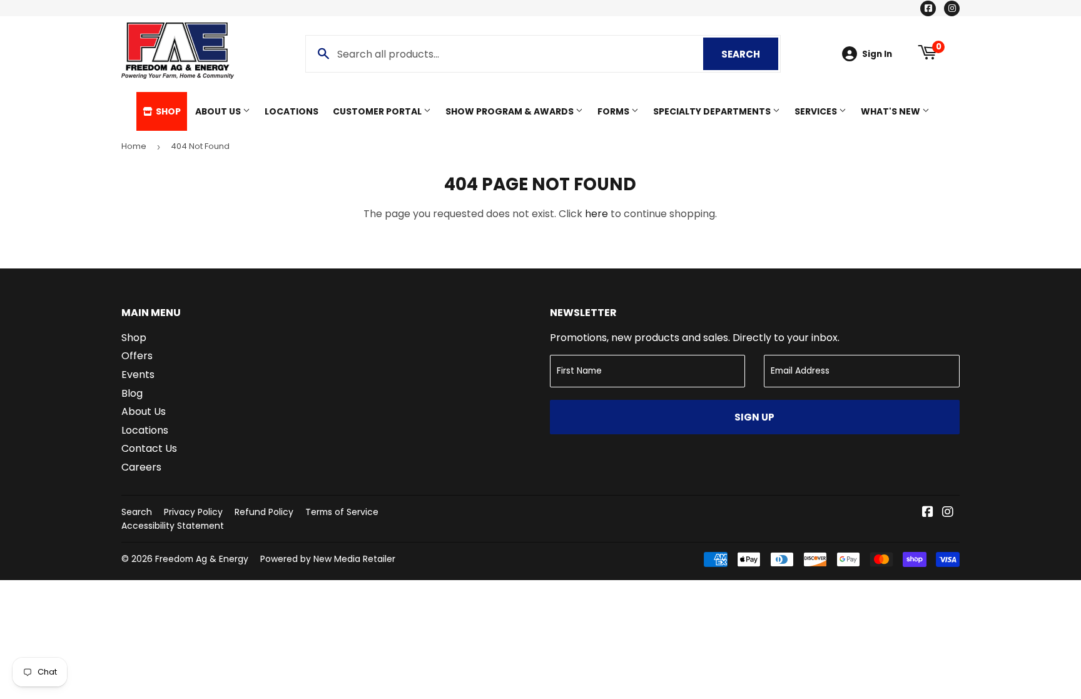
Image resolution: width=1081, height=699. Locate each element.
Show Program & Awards (510, 111)
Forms (614, 111)
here (596, 214)
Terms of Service (341, 512)
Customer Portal (378, 111)
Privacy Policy (193, 512)
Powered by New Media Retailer (327, 559)
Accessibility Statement (172, 525)
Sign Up (754, 417)
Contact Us (149, 448)
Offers (137, 356)
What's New (891, 111)
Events (138, 374)
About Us (219, 111)
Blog (132, 393)
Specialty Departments (713, 111)
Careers (141, 467)
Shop (167, 111)
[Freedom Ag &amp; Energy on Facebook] (927, 513)
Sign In (877, 54)
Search (749, 54)
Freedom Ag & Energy (201, 559)
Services (816, 111)
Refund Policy (264, 512)
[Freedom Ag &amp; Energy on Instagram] (947, 513)
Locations (291, 111)
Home (133, 146)
